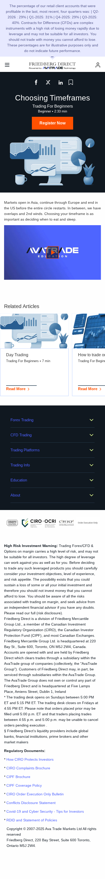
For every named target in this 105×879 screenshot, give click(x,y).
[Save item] (71, 82)
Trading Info (20, 465)
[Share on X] (48, 82)
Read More (15, 389)
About (15, 495)
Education (18, 480)
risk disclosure (49, 613)
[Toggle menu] (7, 65)
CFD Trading (21, 435)
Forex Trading (21, 420)
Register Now (52, 123)
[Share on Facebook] (36, 82)
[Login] (98, 65)
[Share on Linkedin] (60, 82)
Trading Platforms (25, 450)
